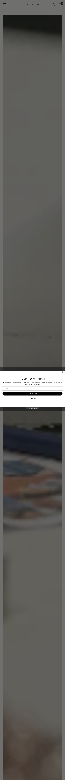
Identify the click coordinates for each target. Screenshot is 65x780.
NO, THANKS (32, 398)
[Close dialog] (63, 373)
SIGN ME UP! (33, 393)
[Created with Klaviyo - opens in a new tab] (32, 408)
